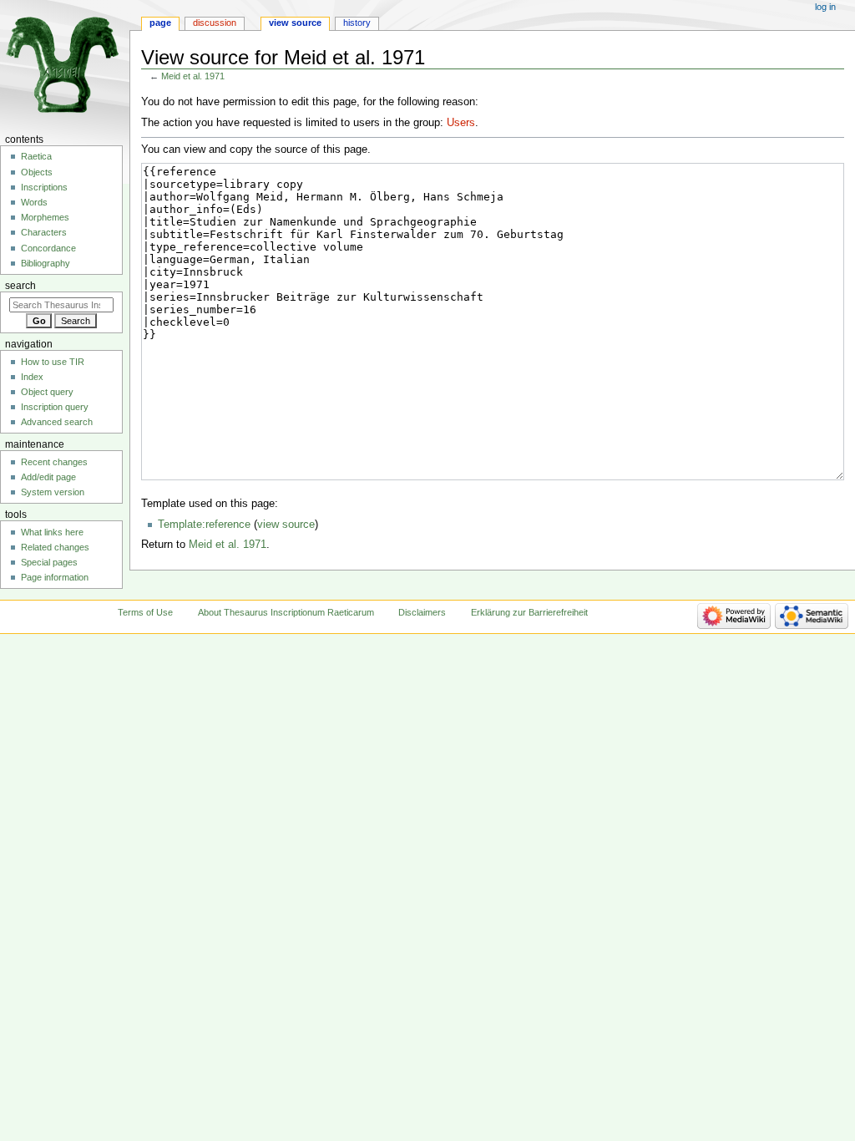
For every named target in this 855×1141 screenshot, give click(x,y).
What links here (52, 532)
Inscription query (55, 407)
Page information (55, 577)
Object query (47, 392)
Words (34, 202)
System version (52, 492)
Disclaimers (422, 612)
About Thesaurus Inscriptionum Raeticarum (286, 612)
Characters (44, 232)
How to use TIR (52, 362)
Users (461, 123)
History (357, 23)
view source (286, 524)
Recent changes (54, 462)
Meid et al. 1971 (193, 76)
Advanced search (57, 422)
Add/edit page (48, 477)
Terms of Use (145, 612)
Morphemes (45, 217)
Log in (825, 7)
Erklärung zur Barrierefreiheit (529, 612)
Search (20, 286)
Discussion (214, 23)
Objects (37, 172)
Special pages (49, 562)
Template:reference (204, 524)
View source (295, 23)
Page (160, 23)
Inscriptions (44, 187)
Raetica (36, 156)
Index (32, 377)
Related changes (55, 547)
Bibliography (45, 263)
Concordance (48, 248)
